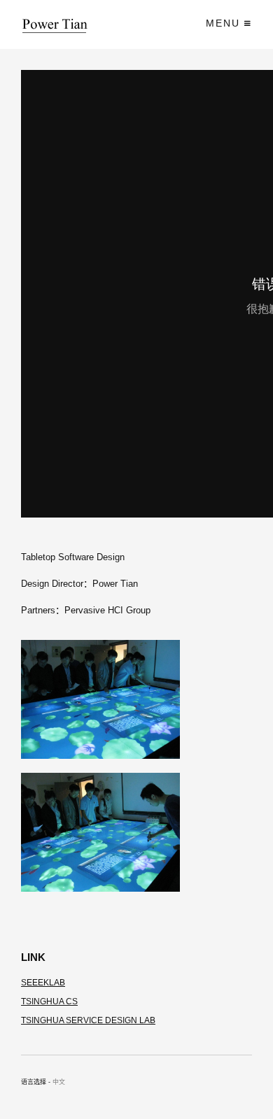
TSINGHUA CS (49, 1001)
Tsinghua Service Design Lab (88, 1020)
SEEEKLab (43, 983)
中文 (58, 1081)
